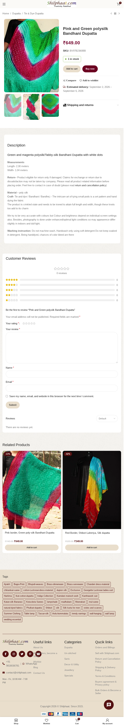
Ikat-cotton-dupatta (24, 596)
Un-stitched (70, 653)
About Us (38, 647)
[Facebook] (5, 654)
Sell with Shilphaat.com (107, 653)
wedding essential (12, 619)
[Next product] (119, 14)
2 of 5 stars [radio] (26, 323)
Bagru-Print (19, 584)
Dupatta (16, 13)
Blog (35, 667)
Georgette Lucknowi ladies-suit (98, 590)
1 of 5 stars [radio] (23, 323)
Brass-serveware (75, 584)
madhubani (66, 602)
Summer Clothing (12, 613)
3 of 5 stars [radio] (29, 323)
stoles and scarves (93, 608)
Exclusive (75, 590)
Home (5, 13)
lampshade (52, 602)
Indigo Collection (45, 596)
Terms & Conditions (105, 676)
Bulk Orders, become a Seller (45, 654)
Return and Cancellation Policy (107, 660)
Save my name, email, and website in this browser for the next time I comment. (51, 396)
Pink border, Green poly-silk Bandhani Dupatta (29, 532)
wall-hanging (95, 613)
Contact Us (39, 673)
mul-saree (93, 602)
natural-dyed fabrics (13, 608)
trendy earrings (79, 613)
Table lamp (29, 613)
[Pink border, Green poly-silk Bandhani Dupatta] (31, 490)
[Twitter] (22, 654)
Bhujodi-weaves (35, 584)
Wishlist (37, 661)
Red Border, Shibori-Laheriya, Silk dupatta (87, 532)
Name (10, 367)
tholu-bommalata (60, 613)
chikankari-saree (12, 590)
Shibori (49, 608)
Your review (13, 329)
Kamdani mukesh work (67, 596)
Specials (68, 675)
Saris (67, 658)
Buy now (90, 69)
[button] (32, 548)
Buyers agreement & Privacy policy (105, 683)
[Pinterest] (30, 654)
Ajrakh (7, 584)
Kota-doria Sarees (34, 602)
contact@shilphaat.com (18, 672)
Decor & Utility (71, 664)
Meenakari (80, 602)
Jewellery (69, 670)
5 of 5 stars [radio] (34, 323)
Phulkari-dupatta (34, 608)
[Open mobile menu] (4, 4)
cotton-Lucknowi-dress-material (38, 590)
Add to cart (71, 69)
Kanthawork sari (89, 596)
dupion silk (62, 590)
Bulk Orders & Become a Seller (108, 692)
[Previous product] (111, 14)
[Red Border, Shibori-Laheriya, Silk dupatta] (92, 490)
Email (9, 381)
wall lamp (109, 613)
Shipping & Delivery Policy (105, 669)
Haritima (8, 596)
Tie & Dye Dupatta (33, 13)
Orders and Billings (105, 647)
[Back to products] (115, 14)
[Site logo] (62, 3)
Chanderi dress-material (98, 584)
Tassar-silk (43, 613)
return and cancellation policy (90, 185)
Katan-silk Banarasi (13, 602)
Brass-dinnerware (55, 584)
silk (57, 608)
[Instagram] (14, 654)
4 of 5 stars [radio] (31, 323)
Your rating (12, 323)
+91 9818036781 (12, 663)
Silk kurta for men (71, 608)
